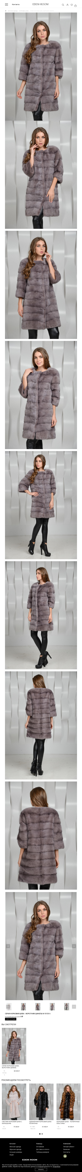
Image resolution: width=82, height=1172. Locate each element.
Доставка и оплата (42, 1149)
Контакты (66, 1152)
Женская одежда (13, 11)
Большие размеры (16, 1152)
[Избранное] (71, 5)
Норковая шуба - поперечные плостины (68, 1122)
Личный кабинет (68, 1147)
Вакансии (66, 1149)
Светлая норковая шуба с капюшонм (12, 1122)
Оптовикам (40, 1147)
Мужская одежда (15, 1149)
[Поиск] (62, 5)
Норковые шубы (23, 11)
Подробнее (56, 1166)
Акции (12, 1155)
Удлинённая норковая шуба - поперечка (40, 1122)
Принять (41, 1169)
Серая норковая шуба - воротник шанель (11, 1067)
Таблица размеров (42, 1152)
